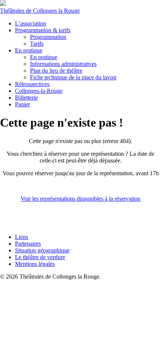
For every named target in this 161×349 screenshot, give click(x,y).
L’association (30, 23)
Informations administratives (63, 64)
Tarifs (36, 43)
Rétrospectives (32, 84)
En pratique (28, 50)
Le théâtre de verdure (40, 257)
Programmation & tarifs (42, 30)
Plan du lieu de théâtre (56, 70)
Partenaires (28, 243)
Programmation (48, 37)
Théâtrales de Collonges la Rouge (40, 10)
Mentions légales (35, 264)
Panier (22, 104)
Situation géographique (42, 250)
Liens (21, 237)
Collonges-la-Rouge (39, 91)
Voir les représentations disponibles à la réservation (80, 198)
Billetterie (26, 97)
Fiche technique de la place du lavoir (73, 77)
